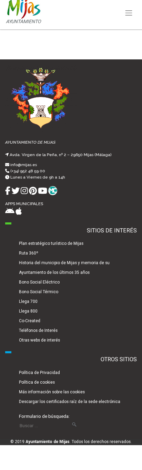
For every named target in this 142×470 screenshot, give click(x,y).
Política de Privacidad (39, 372)
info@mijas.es (23, 164)
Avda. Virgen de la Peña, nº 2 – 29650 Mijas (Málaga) (60, 154)
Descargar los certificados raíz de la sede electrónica (69, 401)
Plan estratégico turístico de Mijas (51, 243)
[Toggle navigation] (129, 13)
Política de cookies (37, 382)
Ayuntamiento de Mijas (48, 441)
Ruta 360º (28, 253)
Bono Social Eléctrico (39, 282)
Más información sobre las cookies (52, 392)
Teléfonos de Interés (38, 330)
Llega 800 (28, 311)
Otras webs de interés (39, 340)
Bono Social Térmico (38, 291)
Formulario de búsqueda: (44, 416)
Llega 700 (28, 301)
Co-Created (29, 320)
